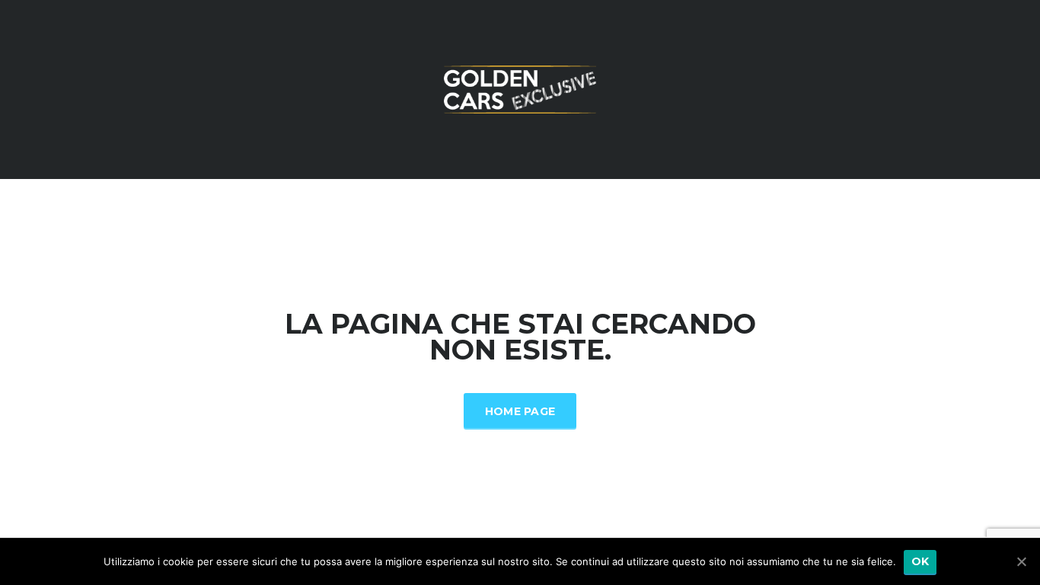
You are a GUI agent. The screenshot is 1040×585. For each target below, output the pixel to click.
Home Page (520, 411)
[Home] (520, 88)
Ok (920, 561)
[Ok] (1021, 561)
